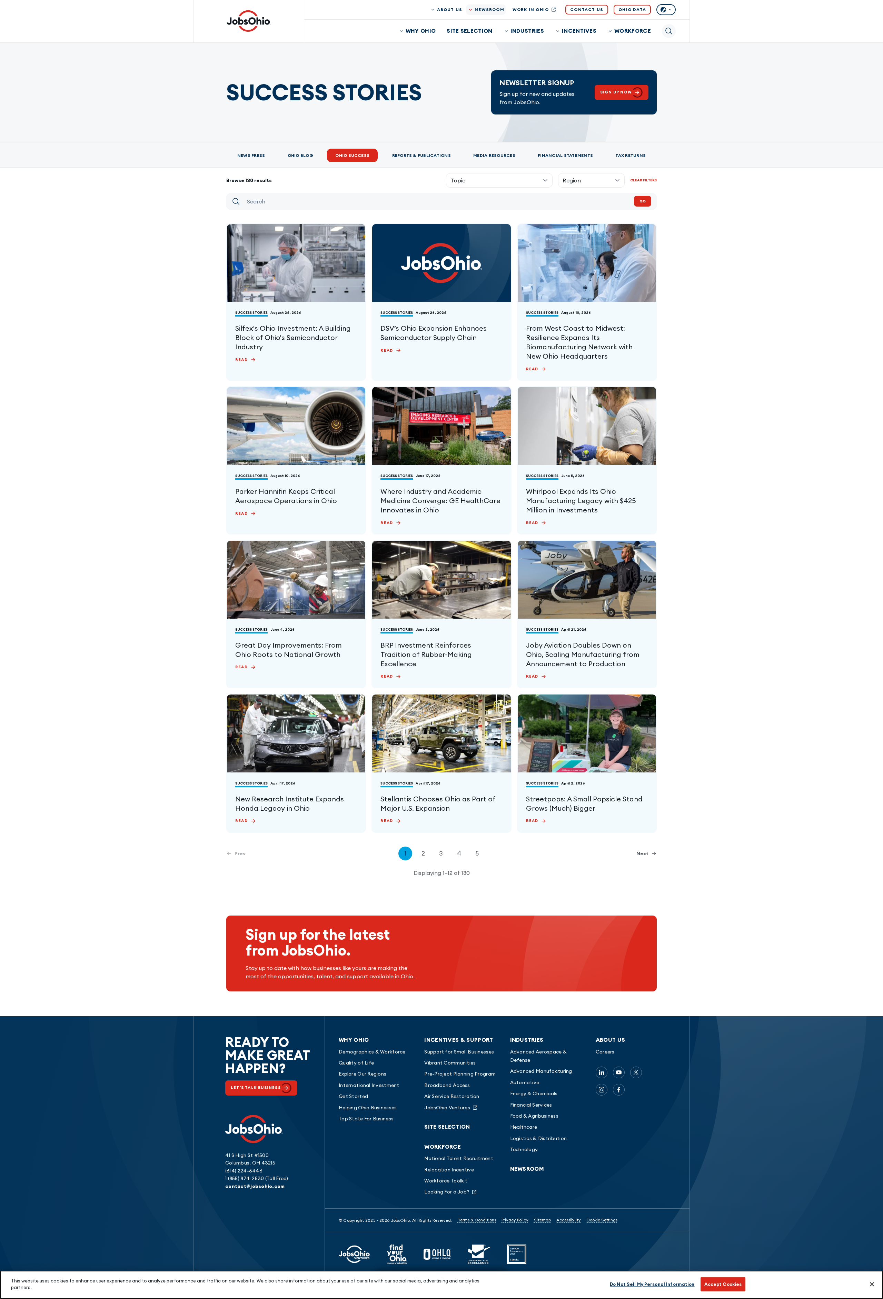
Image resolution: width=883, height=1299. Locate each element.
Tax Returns (630, 155)
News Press (251, 155)
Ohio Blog (300, 155)
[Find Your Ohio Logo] (397, 1254)
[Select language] (666, 9)
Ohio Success (352, 155)
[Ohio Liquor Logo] (437, 1254)
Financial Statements (565, 155)
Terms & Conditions (477, 1219)
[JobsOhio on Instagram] (601, 1090)
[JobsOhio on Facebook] (619, 1090)
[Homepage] (249, 21)
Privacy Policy (515, 1219)
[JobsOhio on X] (636, 1072)
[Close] (872, 1284)
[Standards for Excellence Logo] (479, 1254)
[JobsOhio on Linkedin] (601, 1072)
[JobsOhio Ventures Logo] (354, 1254)
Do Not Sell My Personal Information (652, 1284)
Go (642, 201)
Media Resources (494, 155)
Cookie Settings (601, 1219)
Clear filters (643, 180)
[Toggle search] (669, 31)
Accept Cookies (723, 1284)
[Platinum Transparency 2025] (516, 1254)
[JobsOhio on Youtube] (619, 1072)
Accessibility (568, 1219)
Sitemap (542, 1219)
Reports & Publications (421, 155)
